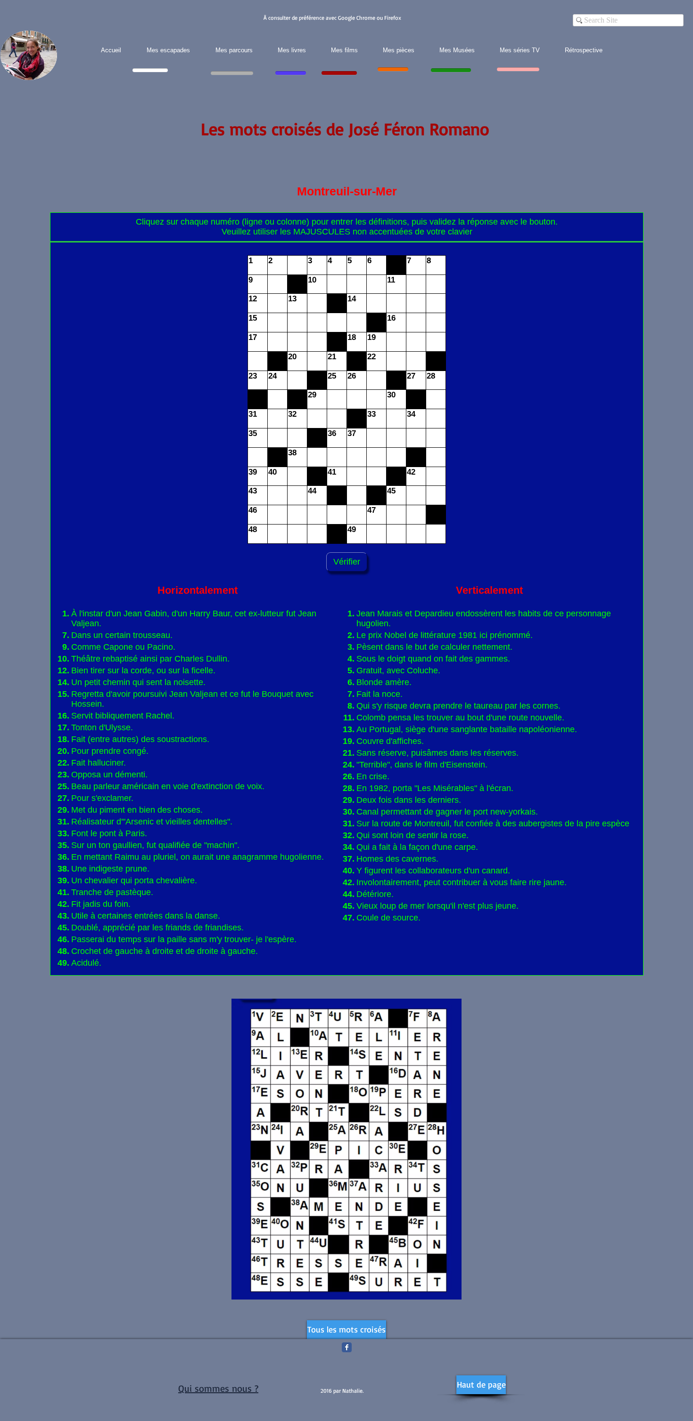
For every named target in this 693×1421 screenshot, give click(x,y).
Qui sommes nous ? (218, 1388)
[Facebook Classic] (347, 1347)
